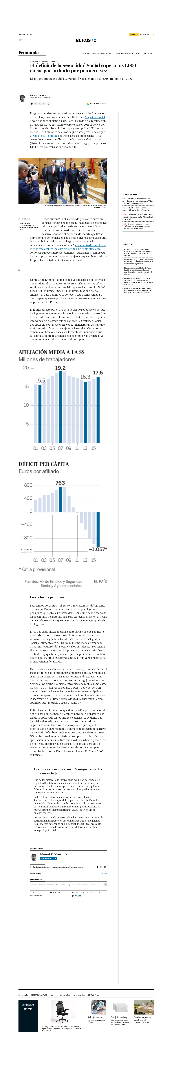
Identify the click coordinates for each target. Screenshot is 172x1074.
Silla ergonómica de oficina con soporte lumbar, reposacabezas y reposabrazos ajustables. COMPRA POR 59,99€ (62, 1029)
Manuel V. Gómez (38, 95)
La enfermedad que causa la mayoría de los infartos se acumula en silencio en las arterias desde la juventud (139, 262)
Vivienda (95, 53)
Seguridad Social (95, 117)
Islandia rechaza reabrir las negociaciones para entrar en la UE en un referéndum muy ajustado (138, 201)
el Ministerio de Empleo (44, 135)
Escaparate (23, 995)
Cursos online (65, 995)
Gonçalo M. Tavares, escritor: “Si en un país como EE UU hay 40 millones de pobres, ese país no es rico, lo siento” (138, 290)
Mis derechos (113, 53)
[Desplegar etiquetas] (105, 884)
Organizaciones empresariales (77, 885)
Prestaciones (94, 885)
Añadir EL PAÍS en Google (98, 104)
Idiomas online (79, 995)
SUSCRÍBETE (133, 34)
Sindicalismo (60, 885)
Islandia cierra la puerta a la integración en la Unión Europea (136, 209)
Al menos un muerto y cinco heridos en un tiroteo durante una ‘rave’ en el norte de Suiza (136, 226)
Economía (28, 53)
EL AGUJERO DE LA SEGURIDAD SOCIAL (43, 61)
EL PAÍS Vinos (93, 995)
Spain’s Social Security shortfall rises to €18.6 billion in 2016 (28, 226)
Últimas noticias (130, 194)
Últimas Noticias (147, 53)
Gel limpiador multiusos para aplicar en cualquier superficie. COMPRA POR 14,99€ (96, 1020)
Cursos (53, 995)
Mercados (86, 53)
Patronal (42, 885)
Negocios (122, 53)
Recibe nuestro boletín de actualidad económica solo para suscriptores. (58, 867)
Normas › (104, 873)
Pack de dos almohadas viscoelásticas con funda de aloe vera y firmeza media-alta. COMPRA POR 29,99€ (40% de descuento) (120, 1020)
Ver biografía (46, 858)
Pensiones (50, 885)
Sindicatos (33, 885)
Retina (138, 53)
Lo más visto (128, 244)
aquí (79, 896)
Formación (103, 53)
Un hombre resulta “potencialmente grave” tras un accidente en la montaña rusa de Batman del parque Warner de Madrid (138, 252)
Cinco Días (130, 53)
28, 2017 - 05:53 (42, 97)
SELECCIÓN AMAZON (39, 995)
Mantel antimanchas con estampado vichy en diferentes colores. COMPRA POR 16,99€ (142, 1020)
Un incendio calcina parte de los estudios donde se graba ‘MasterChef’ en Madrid (138, 217)
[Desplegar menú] (20, 40)
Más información (36, 895)
